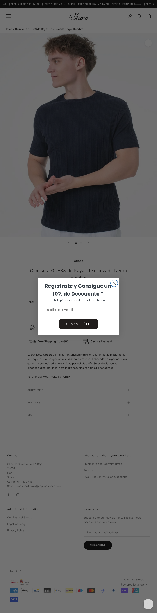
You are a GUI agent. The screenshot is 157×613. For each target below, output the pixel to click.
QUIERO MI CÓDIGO (78, 324)
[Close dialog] (114, 283)
